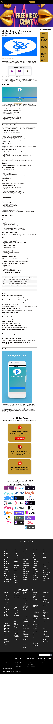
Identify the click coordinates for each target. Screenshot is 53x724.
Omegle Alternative (35, 638)
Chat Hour (25, 557)
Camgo (25, 546)
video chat (25, 135)
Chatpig (5, 561)
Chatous (25, 575)
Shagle (34, 573)
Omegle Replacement (36, 611)
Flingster (25, 551)
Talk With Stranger (15, 568)
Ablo (14, 546)
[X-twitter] (5, 665)
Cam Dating (6, 597)
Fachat (44, 580)
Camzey (45, 547)
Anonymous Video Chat (16, 593)
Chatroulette (6, 563)
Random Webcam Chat (25, 594)
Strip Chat (25, 559)
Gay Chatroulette (26, 634)
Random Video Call (16, 624)
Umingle (35, 563)
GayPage (45, 564)
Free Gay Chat (17, 595)
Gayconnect (26, 565)
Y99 (14, 578)
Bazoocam (6, 547)
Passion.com (46, 560)
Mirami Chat (35, 551)
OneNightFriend (46, 572)
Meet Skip (16, 561)
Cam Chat (6, 595)
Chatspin (15, 580)
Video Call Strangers (25, 615)
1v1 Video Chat (35, 629)
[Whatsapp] (10, 665)
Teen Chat (25, 613)
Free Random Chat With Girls (16, 607)
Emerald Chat (16, 555)
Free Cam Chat (35, 632)
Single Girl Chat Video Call (35, 601)
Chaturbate (45, 574)
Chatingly (35, 575)
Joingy (44, 570)
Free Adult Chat (6, 606)
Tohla (15, 572)
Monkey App (26, 544)
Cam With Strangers (6, 603)
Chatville (25, 549)
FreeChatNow (26, 563)
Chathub (5, 555)
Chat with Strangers (45, 627)
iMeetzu (15, 559)
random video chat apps (29, 234)
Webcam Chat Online (45, 622)
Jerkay (44, 544)
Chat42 (5, 551)
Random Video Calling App (46, 602)
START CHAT (26, 21)
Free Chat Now (7, 609)
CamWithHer (6, 549)
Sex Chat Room (25, 597)
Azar (34, 557)
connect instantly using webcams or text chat (11, 105)
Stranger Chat (26, 600)
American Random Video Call (35, 615)
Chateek (35, 569)
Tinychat (15, 570)
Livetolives (25, 577)
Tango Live (35, 567)
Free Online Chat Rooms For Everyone (6, 615)
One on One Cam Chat (45, 631)
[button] (37, 2)
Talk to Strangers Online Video (36, 623)
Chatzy (5, 565)
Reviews (3, 28)
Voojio (15, 574)
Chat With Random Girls (46, 606)
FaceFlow (6, 569)
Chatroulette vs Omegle (16, 633)
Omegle (5, 573)
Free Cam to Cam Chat (45, 599)
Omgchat (25, 555)
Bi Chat (5, 644)
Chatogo (6, 559)
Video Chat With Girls (25, 619)
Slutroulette (25, 579)
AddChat (45, 553)
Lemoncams (45, 555)
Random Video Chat (8, 151)
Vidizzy (34, 555)
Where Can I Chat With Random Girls (26, 627)
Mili (14, 563)
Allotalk (5, 546)
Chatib (15, 547)
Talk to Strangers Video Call (25, 606)
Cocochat (16, 553)
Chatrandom (6, 581)
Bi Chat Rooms (24, 643)
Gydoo (24, 547)
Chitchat (45, 566)
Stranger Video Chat (25, 603)
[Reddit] (8, 665)
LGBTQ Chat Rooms (26, 647)
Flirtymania (16, 557)
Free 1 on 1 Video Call (35, 619)
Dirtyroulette (26, 567)
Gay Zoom (16, 600)
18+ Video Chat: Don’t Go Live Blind (44, 46)
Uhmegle (35, 559)
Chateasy (25, 573)
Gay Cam (16, 610)
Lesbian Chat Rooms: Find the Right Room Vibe (44, 41)
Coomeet (6, 567)
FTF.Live (44, 551)
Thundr (34, 544)
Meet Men (35, 626)
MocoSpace (16, 565)
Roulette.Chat (46, 549)
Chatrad (25, 561)
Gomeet (35, 549)
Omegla (35, 547)
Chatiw (24, 569)
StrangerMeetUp (7, 579)
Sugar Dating (36, 592)
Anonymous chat (7, 114)
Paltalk (5, 577)
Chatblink (6, 553)
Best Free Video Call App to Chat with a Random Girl (35, 606)
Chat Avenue (26, 571)
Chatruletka (16, 551)
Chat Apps (45, 625)
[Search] (51, 655)
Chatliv (15, 549)
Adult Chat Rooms (6, 593)
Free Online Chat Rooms (16, 603)
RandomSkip (36, 561)
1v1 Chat (35, 594)
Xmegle (44, 576)
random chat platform (18, 103)
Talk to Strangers (45, 634)
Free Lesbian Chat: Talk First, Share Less (44, 58)
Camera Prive (16, 582)
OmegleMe (35, 571)
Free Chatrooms (35, 635)
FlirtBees (35, 565)
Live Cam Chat (45, 609)
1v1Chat (15, 544)
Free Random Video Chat (6, 622)
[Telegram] (7, 665)
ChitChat (35, 579)
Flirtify (34, 553)
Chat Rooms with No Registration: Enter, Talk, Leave (44, 52)
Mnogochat (6, 571)
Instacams (6, 544)
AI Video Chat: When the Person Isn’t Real (43, 35)
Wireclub (15, 576)
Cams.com (35, 577)
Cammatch (45, 546)
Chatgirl (35, 546)
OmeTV (5, 575)
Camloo (25, 553)
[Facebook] (4, 665)
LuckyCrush (45, 568)
